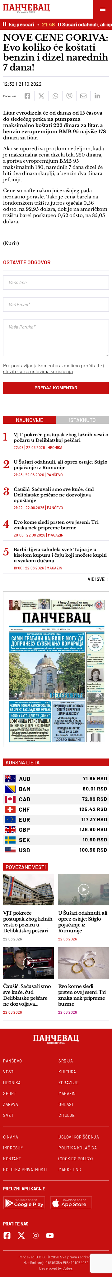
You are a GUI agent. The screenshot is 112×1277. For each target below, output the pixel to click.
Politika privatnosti (25, 1169)
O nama (10, 1136)
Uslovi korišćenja (78, 1136)
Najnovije (29, 420)
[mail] (83, 96)
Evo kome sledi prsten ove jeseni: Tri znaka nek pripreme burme (56, 525)
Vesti (9, 1071)
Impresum (13, 1147)
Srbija (65, 1060)
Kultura (67, 1071)
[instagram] (36, 1235)
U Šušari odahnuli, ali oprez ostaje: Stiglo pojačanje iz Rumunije (60, 464)
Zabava (10, 1104)
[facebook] (27, 96)
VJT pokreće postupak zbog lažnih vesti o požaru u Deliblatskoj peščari (61, 437)
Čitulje (66, 1115)
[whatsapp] (55, 96)
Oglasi (65, 1104)
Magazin (55, 535)
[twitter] (41, 96)
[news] (28, 889)
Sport (9, 1093)
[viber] (69, 96)
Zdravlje (68, 1082)
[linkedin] (97, 96)
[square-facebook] (7, 1235)
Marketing (69, 1169)
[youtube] (50, 1235)
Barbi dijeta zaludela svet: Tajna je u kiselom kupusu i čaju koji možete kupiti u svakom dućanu (60, 555)
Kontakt (12, 1158)
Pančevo (55, 475)
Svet (8, 1115)
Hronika (55, 447)
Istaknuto (82, 420)
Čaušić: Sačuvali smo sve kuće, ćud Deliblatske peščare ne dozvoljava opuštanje (54, 495)
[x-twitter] (21, 1235)
